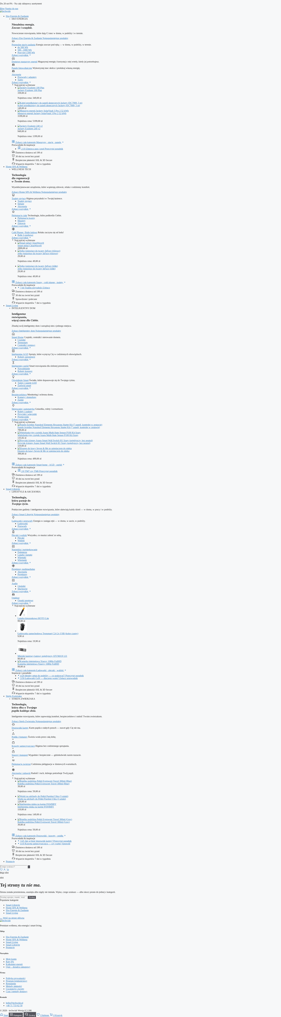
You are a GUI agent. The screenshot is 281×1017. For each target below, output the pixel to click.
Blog (2, 8)
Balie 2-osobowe (25, 235)
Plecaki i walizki (19, 535)
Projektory (22, 574)
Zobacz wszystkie (20, 55)
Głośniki (21, 586)
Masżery (21, 220)
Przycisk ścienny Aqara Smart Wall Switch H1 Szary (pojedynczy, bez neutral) (54, 443)
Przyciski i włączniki (27, 414)
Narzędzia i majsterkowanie (24, 549)
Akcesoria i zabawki (21, 773)
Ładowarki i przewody (22, 521)
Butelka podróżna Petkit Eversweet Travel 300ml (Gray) (44, 822)
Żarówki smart (24, 385)
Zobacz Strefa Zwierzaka (24, 721)
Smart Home (17, 337)
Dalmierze (22, 552)
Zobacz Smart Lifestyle (23, 514)
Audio (15, 583)
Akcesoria (16, 74)
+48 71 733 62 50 (14, 1005)
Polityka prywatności (15, 978)
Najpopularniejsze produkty (55, 38)
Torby (20, 80)
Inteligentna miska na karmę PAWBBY (36, 807)
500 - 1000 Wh (25, 50)
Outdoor (15, 598)
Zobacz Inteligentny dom (23, 331)
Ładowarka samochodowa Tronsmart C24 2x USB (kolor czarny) (48, 633)
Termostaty (23, 342)
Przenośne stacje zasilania (23, 44)
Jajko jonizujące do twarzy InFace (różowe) (38, 253)
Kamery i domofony (27, 397)
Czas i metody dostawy (16, 991)
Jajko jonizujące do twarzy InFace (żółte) (36, 268)
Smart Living (12, 305)
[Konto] (4, 870)
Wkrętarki (22, 560)
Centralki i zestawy (26, 345)
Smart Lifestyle (13, 489)
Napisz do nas (11, 8)
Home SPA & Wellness (16, 166)
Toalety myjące (19, 198)
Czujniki (21, 340)
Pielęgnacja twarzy (26, 218)
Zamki (21, 400)
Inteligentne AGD (20, 354)
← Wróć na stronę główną (12, 918)
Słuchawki (22, 589)
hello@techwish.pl (14, 1003)
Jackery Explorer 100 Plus (30, 90)
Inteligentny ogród (20, 366)
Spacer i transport (20, 755)
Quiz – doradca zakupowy (18, 967)
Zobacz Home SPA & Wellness (26, 192)
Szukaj (32, 897)
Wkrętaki (22, 557)
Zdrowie (21, 223)
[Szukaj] (29, 866)
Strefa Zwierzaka (14, 696)
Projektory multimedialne (23, 569)
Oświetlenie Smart (20, 380)
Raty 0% (10, 961)
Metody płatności (14, 986)
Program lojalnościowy (16, 981)
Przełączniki (23, 417)
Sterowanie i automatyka (23, 409)
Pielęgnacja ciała (19, 215)
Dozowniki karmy (20, 728)
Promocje (10, 861)
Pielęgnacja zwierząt (21, 764)
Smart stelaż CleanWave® (30, 245)
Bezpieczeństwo (19, 394)
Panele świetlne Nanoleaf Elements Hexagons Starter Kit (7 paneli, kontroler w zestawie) (59, 427)
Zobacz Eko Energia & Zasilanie (27, 38)
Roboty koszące (25, 371)
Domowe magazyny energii (24, 61)
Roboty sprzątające (26, 357)
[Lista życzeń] (1, 870)
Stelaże (21, 204)
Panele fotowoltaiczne (22, 68)
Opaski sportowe (25, 600)
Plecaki (21, 538)
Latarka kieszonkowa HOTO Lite (33, 618)
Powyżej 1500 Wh (26, 52)
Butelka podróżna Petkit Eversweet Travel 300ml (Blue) (43, 783)
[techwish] (5, 11)
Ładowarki (23, 523)
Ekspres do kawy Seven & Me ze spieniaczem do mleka (43, 451)
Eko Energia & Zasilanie (17, 16)
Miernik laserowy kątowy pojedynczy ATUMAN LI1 (42, 656)
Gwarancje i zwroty (15, 989)
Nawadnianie (24, 368)
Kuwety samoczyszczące (23, 746)
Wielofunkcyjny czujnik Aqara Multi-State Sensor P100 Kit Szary (48, 435)
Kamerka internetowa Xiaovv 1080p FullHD (38, 664)
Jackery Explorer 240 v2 (29, 128)
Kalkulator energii (14, 964)
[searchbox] (13, 866)
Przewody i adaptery (27, 77)
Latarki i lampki (25, 555)
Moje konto (11, 959)
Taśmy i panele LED (27, 383)
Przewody (22, 526)
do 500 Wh (23, 47)
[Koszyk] (7, 870)
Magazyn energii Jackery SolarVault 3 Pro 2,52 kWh (42, 113)
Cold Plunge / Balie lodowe (24, 232)
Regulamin (11, 983)
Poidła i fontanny (20, 737)
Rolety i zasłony (25, 411)
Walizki (21, 540)
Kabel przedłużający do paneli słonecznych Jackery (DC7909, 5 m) (49, 105)
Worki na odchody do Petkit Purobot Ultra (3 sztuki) (42, 799)
